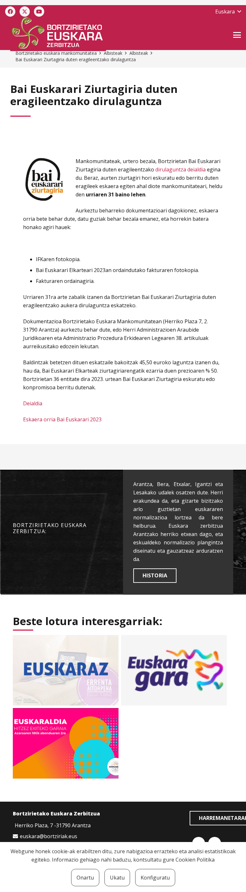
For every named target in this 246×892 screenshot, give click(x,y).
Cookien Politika (195, 859)
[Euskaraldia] (66, 743)
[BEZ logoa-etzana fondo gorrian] (87, 34)
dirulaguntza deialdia (180, 169)
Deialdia (32, 403)
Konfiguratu (155, 877)
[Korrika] (174, 670)
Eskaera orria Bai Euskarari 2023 (62, 419)
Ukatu (117, 877)
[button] (228, 11)
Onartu (85, 877)
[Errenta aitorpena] (66, 670)
